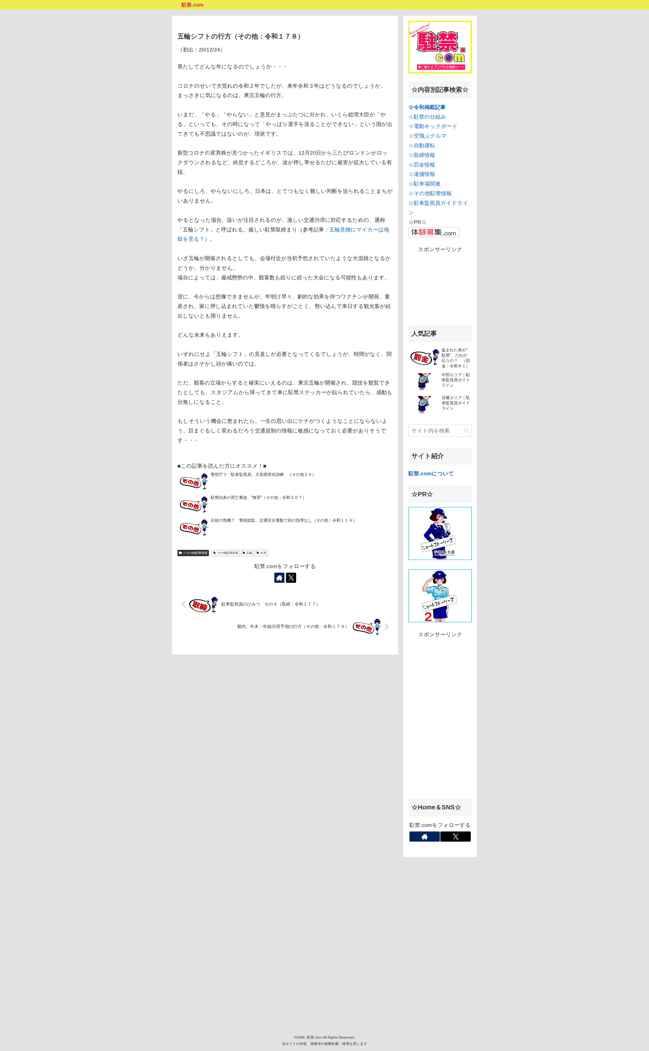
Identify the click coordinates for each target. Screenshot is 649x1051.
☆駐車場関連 (424, 184)
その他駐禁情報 (227, 553)
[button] (466, 430)
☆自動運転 (421, 145)
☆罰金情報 (421, 165)
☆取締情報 (421, 155)
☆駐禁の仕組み (427, 117)
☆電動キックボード (433, 126)
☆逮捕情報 (421, 174)
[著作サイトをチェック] (279, 578)
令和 (263, 553)
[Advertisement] (440, 286)
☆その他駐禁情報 (195, 553)
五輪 (249, 553)
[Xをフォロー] (291, 578)
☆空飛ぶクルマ (427, 136)
